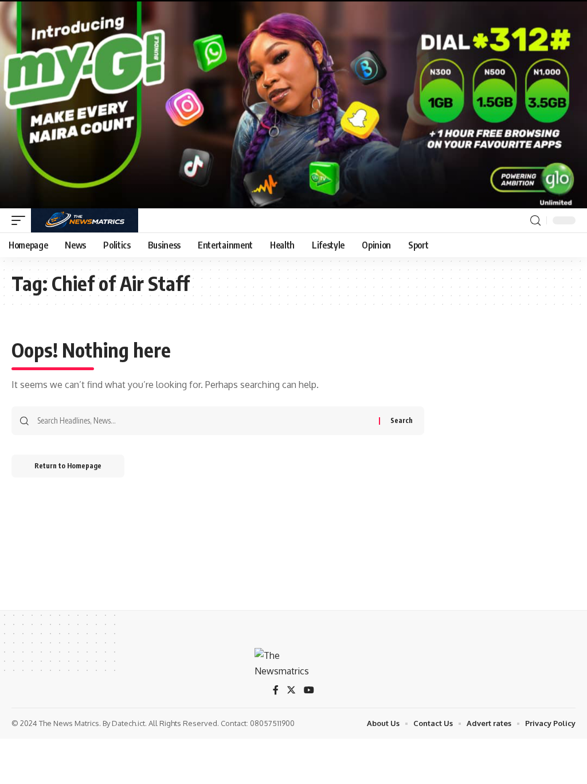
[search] (535, 221)
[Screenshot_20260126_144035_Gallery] (293, 103)
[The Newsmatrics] (84, 220)
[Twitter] (291, 690)
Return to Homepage (67, 465)
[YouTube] (309, 690)
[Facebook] (276, 690)
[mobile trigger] (21, 220)
